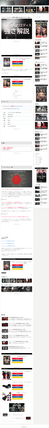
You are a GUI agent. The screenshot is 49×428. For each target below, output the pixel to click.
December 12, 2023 (16, 108)
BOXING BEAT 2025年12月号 (21, 356)
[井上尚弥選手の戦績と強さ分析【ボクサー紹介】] (5, 281)
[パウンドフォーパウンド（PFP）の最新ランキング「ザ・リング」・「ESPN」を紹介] (28, 281)
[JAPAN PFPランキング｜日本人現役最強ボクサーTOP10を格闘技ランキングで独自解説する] (16, 407)
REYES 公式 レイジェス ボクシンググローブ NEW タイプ (22, 371)
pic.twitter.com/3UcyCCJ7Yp (18, 106)
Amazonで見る (17, 63)
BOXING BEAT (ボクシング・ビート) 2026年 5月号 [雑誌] (22, 79)
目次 (15, 91)
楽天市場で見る (17, 61)
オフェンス (15, 96)
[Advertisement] (16, 47)
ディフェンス (16, 97)
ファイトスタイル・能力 (17, 95)
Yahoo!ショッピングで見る (17, 65)
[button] (47, 17)
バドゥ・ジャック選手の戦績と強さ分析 (7, 243)
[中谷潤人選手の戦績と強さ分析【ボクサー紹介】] (13, 281)
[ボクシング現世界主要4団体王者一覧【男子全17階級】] (20, 281)
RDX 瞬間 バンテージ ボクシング (21, 392)
